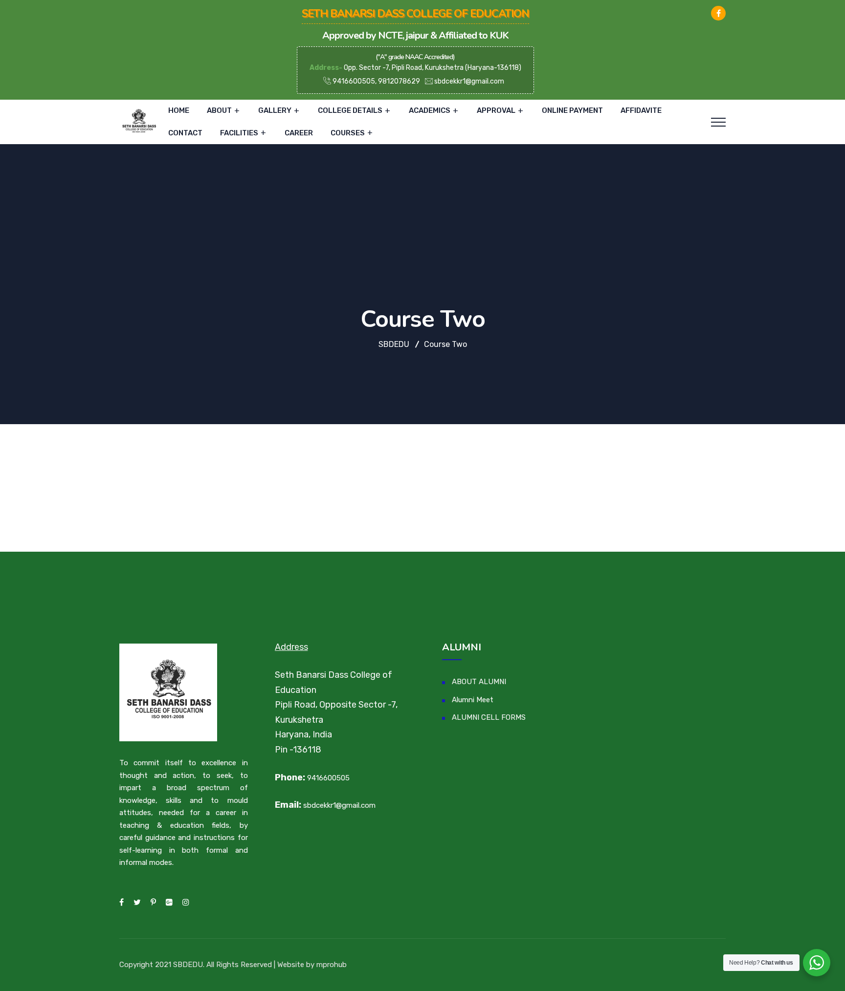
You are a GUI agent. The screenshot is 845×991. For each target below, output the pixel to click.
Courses (348, 133)
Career (299, 133)
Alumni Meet (472, 699)
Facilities (239, 133)
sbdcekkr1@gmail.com (469, 81)
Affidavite (641, 110)
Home (178, 110)
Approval (496, 110)
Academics (429, 110)
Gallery (274, 110)
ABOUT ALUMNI (479, 681)
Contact (185, 133)
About (219, 110)
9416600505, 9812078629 (375, 81)
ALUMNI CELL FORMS (489, 717)
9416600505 (328, 778)
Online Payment (572, 110)
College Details (350, 110)
